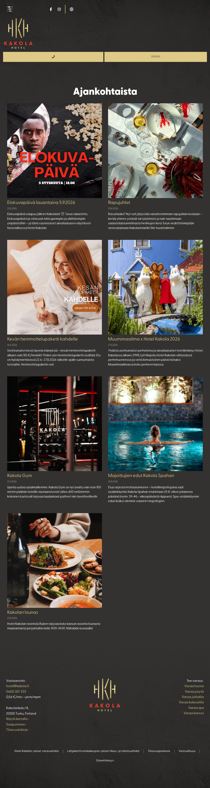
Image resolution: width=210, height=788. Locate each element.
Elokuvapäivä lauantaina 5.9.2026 (41, 202)
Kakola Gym (19, 476)
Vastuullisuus (187, 751)
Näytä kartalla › (17, 719)
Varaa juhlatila (193, 697)
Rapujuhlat (119, 202)
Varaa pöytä (194, 691)
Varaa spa (196, 708)
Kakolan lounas (22, 612)
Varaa (155, 56)
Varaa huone (194, 686)
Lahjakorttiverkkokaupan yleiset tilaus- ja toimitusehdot (103, 751)
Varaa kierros (194, 713)
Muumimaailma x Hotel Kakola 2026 (144, 339)
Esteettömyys (105, 760)
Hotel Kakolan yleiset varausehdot (36, 751)
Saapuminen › (16, 724)
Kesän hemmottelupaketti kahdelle (42, 339)
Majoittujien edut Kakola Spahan (141, 476)
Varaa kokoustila (191, 702)
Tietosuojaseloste (159, 751)
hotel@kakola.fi (17, 686)
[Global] (71, 9)
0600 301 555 (16, 691)
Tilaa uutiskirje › (17, 730)
